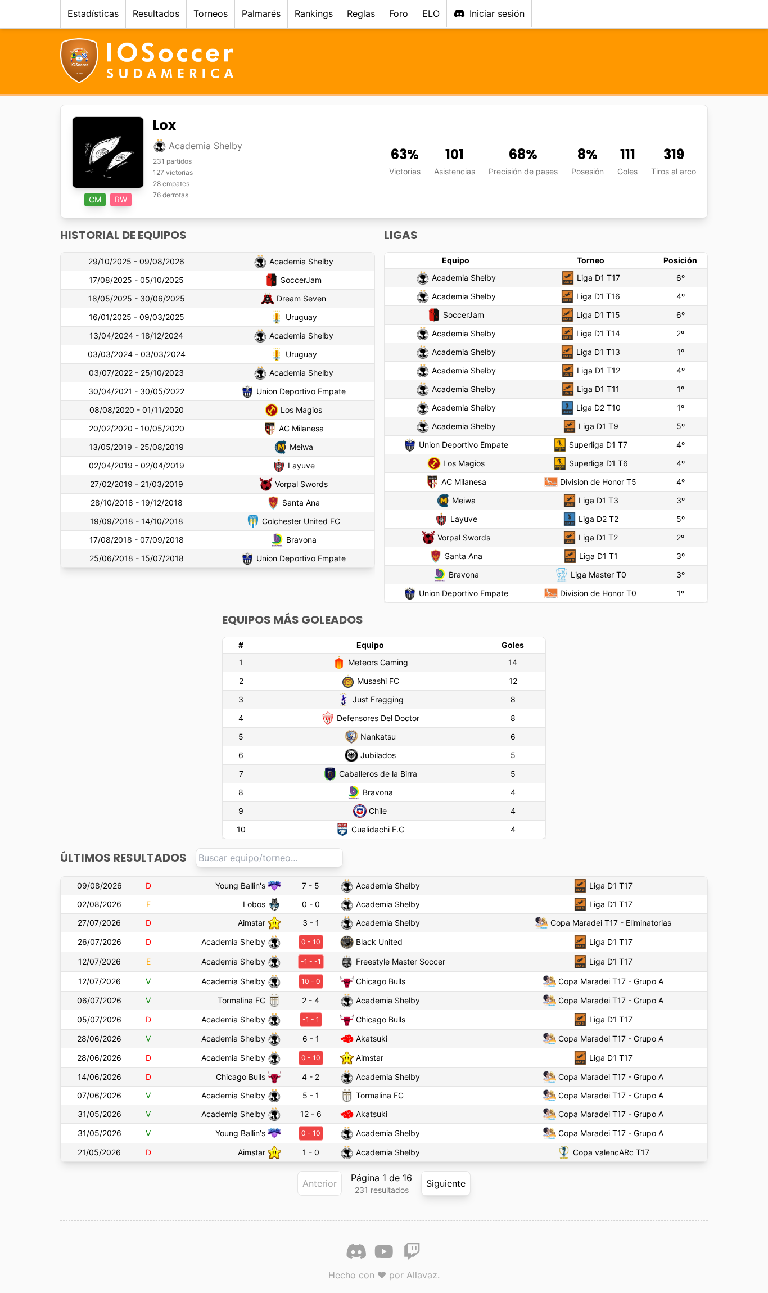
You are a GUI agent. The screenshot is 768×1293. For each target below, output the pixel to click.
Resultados (156, 13)
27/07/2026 (99, 922)
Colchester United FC (301, 521)
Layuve (301, 465)
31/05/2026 (99, 1114)
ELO (431, 13)
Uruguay (301, 317)
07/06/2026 (99, 1095)
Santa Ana (301, 502)
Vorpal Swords (301, 484)
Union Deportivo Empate (301, 391)
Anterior (319, 1183)
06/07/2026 (99, 1000)
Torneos (210, 13)
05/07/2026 (99, 1019)
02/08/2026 (99, 904)
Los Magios (301, 410)
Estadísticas (93, 13)
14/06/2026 (99, 1077)
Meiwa (301, 447)
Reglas (361, 13)
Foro (398, 13)
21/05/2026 (99, 1152)
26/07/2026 (99, 942)
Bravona (301, 539)
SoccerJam (301, 280)
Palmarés (261, 13)
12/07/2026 (99, 961)
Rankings (314, 13)
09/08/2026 (99, 885)
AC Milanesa (301, 428)
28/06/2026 (99, 1038)
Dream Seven (301, 298)
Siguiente (446, 1183)
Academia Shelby (301, 261)
